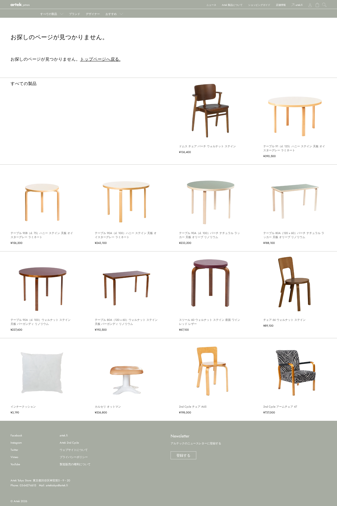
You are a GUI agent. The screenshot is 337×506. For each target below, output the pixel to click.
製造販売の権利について (75, 464)
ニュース (211, 5)
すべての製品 (48, 14)
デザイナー (93, 14)
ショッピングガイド (259, 5)
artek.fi (299, 5)
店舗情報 (281, 5)
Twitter (14, 450)
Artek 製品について (232, 5)
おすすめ (111, 14)
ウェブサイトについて (74, 450)
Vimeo (14, 457)
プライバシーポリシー (74, 457)
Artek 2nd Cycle (69, 443)
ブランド (74, 14)
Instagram (16, 443)
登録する (183, 455)
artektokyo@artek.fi (57, 485)
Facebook (16, 435)
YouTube (15, 464)
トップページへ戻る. (100, 59)
